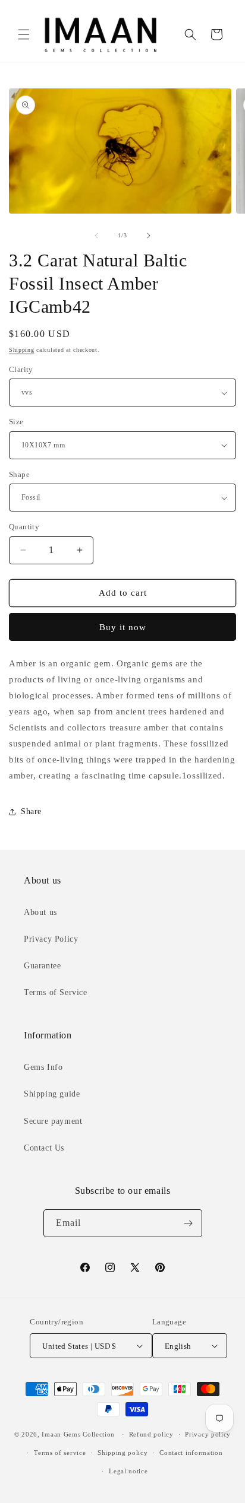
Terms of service (60, 1452)
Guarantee (42, 965)
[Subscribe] (188, 1223)
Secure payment (53, 1121)
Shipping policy (123, 1452)
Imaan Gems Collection (78, 1434)
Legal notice (128, 1471)
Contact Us (44, 1147)
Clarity (21, 369)
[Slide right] (149, 236)
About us (40, 912)
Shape (19, 474)
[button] (24, 34)
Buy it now (122, 627)
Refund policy (151, 1434)
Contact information (190, 1452)
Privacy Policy (51, 939)
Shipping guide (52, 1093)
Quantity (24, 526)
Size (16, 421)
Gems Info (43, 1067)
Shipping (21, 350)
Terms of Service (55, 992)
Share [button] (31, 811)
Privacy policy (208, 1434)
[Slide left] (96, 236)
